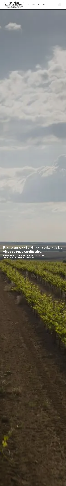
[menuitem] (31, 4)
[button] (59, 4)
